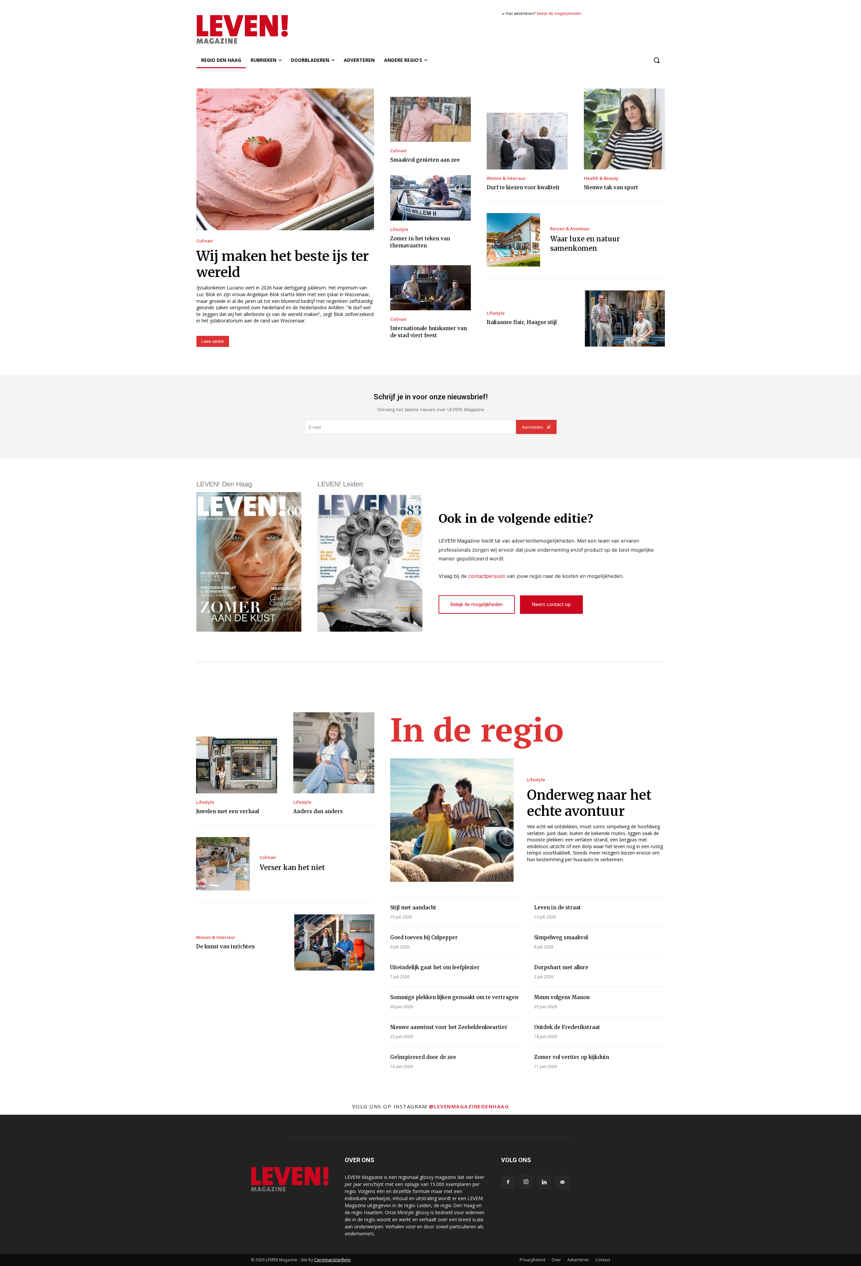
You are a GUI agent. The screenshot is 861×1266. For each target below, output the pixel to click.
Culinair (204, 241)
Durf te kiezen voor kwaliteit (523, 187)
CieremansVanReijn (332, 1260)
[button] (656, 60)
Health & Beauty (601, 178)
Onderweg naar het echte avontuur (589, 803)
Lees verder (212, 341)
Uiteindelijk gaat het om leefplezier (435, 967)
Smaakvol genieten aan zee (425, 160)
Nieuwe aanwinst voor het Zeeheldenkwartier (449, 1027)
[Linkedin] (544, 1182)
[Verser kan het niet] (223, 864)
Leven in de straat (557, 907)
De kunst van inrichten (225, 946)
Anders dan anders (318, 811)
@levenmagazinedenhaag (469, 1106)
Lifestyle (399, 229)
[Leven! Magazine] (266, 29)
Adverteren (578, 1260)
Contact (602, 1260)
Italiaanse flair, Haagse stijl (522, 322)
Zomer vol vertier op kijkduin (571, 1057)
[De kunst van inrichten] (334, 942)
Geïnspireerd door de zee (423, 1057)
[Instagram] (526, 1182)
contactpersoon (487, 576)
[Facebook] (508, 1182)
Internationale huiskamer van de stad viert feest (428, 332)
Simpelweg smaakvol (561, 937)
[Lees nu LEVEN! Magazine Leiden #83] (369, 562)
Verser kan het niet (292, 867)
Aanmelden (532, 427)
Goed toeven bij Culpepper (424, 937)
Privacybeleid (532, 1260)
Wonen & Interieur (506, 178)
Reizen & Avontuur (570, 229)
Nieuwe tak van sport (611, 187)
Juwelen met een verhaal (227, 811)
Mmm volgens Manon (562, 997)
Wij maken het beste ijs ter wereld (282, 264)
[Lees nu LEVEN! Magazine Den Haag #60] (248, 562)
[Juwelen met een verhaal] (236, 765)
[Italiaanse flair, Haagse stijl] (625, 318)
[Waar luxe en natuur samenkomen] (513, 240)
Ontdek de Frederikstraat (567, 1027)
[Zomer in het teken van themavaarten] (430, 197)
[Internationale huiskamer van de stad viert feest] (430, 287)
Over (556, 1260)
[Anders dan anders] (333, 752)
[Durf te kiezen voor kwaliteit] (527, 141)
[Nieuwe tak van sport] (624, 128)
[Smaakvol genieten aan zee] (430, 119)
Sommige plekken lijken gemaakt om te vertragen (454, 997)
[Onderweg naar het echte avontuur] (452, 820)
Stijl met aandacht (413, 907)
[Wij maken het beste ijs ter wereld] (285, 159)
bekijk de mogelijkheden (559, 13)
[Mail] (562, 1182)
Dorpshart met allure (561, 967)
